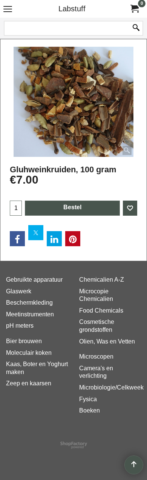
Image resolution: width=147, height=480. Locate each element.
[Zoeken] (136, 28)
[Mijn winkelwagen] (134, 9)
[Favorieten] (130, 208)
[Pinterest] (72, 238)
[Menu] (7, 10)
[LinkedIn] (54, 238)
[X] (35, 232)
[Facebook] (17, 238)
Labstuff (72, 9)
